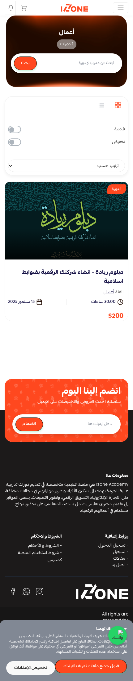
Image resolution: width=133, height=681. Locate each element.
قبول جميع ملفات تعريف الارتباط (91, 666)
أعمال (109, 292)
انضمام (29, 424)
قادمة (119, 129)
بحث (25, 63)
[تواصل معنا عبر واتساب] (117, 635)
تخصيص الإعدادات (30, 668)
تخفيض (118, 142)
